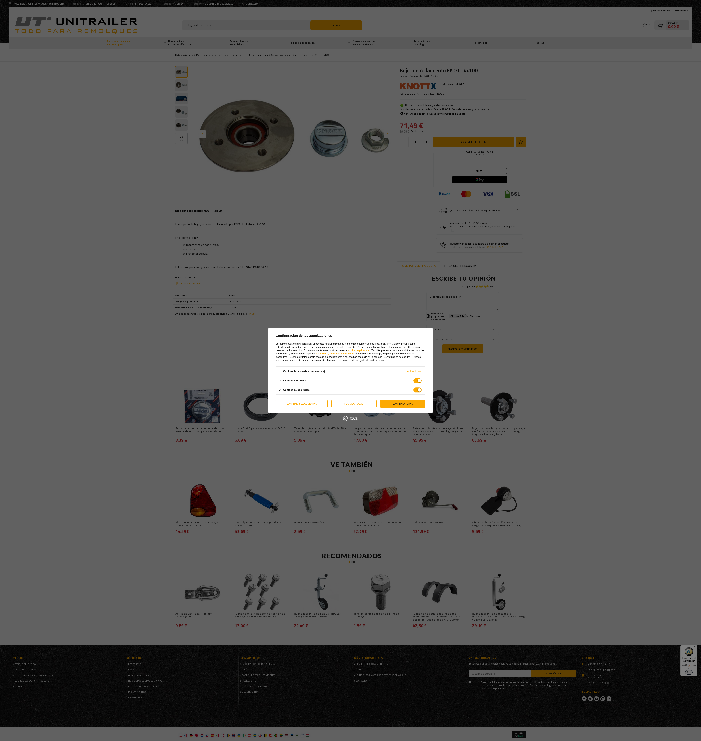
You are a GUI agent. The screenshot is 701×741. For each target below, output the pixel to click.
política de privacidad (359, 350)
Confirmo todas (403, 404)
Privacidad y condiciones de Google (335, 353)
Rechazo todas (353, 404)
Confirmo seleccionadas (302, 404)
